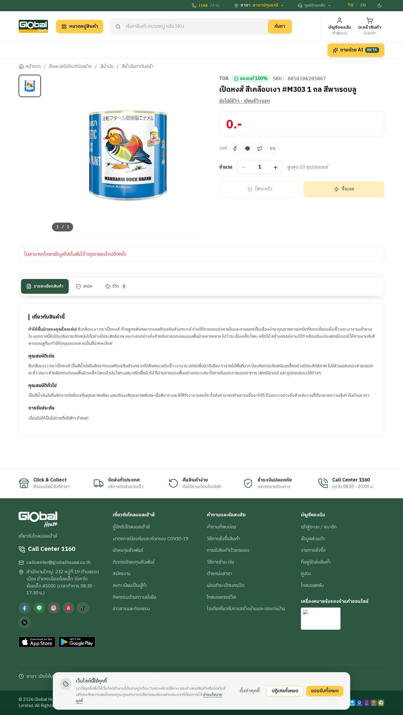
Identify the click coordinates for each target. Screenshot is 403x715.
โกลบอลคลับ (312, 585)
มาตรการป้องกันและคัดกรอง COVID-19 (151, 539)
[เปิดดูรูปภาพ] (128, 155)
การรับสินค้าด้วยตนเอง (228, 550)
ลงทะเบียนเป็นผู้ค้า (130, 585)
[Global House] (33, 26)
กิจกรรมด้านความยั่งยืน (134, 597)
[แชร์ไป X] (260, 148)
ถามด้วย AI (358, 50)
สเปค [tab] (87, 286)
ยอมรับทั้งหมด (325, 691)
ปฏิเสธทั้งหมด (285, 691)
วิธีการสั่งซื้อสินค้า (223, 539)
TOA (224, 78)
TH (350, 5)
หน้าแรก (33, 66)
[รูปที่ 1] (30, 86)
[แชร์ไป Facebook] (235, 148)
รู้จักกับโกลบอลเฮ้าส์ (131, 527)
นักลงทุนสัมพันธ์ (128, 550)
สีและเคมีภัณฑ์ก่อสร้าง (70, 66)
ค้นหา (279, 26)
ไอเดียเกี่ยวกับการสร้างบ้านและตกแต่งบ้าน (246, 609)
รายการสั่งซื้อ (313, 550)
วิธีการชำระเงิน (220, 562)
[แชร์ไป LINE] (247, 148)
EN (363, 5)
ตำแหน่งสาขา (219, 573)
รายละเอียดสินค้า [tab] (48, 286)
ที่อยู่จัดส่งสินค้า (315, 562)
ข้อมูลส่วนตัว (313, 539)
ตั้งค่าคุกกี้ (250, 691)
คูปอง (306, 573)
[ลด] (243, 167)
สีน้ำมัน (107, 66)
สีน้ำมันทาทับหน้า (137, 66)
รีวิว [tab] (119, 286)
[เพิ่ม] (275, 167)
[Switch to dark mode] (380, 5)
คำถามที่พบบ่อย (221, 527)
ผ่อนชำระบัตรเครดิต (225, 585)
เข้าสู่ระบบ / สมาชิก (319, 527)
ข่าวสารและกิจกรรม (131, 609)
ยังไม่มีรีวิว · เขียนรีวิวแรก (244, 101)
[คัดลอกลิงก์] (272, 148)
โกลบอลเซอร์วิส (221, 597)
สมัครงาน (122, 573)
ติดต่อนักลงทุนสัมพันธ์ (134, 562)
